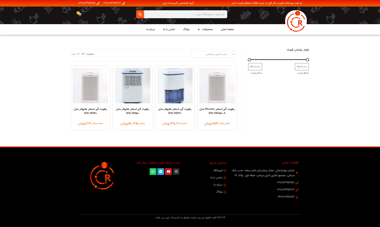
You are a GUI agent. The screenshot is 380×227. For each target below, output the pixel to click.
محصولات (207, 29)
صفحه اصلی (227, 29)
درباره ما (150, 29)
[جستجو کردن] (140, 14)
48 (78, 54)
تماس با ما (169, 29)
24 (83, 54)
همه (73, 54)
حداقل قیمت (303, 73)
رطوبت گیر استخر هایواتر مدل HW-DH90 (90, 111)
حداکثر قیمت (256, 73)
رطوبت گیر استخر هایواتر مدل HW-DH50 (132, 111)
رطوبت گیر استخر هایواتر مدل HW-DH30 (174, 111)
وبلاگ (186, 29)
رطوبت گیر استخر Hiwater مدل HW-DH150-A (217, 111)
